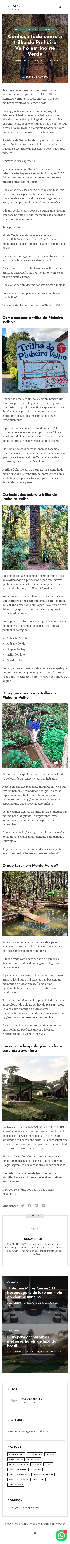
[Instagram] (35, 1532)
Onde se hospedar (19, 1474)
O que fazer (48, 29)
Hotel (48, 1464)
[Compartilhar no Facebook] (29, 1205)
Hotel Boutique (18, 1479)
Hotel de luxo (17, 1469)
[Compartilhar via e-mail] (43, 1205)
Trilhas (32, 29)
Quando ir (33, 1459)
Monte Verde (16, 1454)
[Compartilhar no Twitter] (22, 1205)
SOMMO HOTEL (23, 60)
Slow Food (38, 1479)
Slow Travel (16, 1459)
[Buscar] (60, 7)
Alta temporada (18, 1464)
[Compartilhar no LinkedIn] (36, 1205)
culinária (36, 1469)
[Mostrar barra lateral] (65, 7)
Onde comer (16, 1484)
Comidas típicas (43, 1474)
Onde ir (19, 29)
